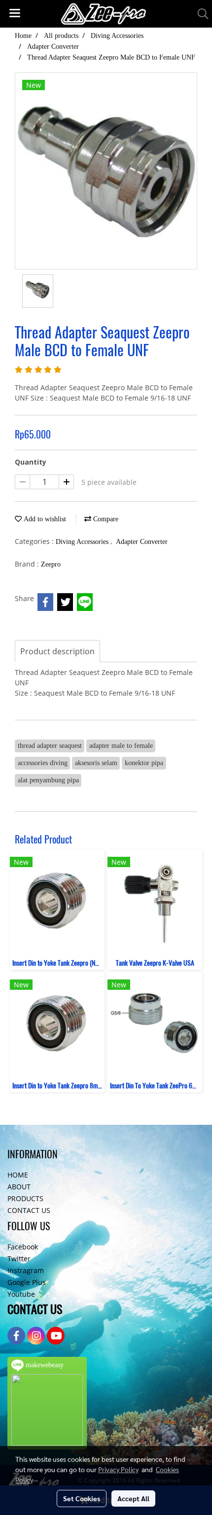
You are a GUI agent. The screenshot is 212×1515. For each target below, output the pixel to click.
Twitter (19, 1258)
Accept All (133, 1498)
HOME (17, 1174)
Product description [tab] (57, 651)
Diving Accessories (83, 541)
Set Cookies (81, 1498)
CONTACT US (28, 1210)
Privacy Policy (118, 1469)
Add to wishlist (44, 519)
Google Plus (26, 1282)
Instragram (25, 1270)
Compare (104, 519)
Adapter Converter (142, 541)
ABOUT (19, 1186)
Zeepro (51, 564)
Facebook (22, 1246)
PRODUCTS (25, 1198)
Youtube (21, 1294)
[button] (200, 13)
